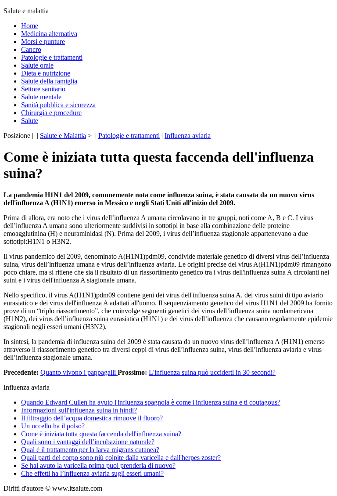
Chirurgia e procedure (51, 112)
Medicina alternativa (49, 33)
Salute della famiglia (49, 81)
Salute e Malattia (63, 135)
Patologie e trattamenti (51, 57)
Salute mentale (41, 97)
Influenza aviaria (188, 135)
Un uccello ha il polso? (53, 426)
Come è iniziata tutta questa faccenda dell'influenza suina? (101, 434)
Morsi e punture (43, 41)
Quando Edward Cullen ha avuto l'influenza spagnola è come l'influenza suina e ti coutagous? (150, 402)
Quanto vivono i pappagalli (79, 372)
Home (29, 25)
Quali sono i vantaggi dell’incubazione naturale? (87, 441)
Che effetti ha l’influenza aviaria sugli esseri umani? (92, 473)
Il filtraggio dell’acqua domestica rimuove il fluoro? (92, 418)
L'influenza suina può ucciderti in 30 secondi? (212, 372)
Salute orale (37, 65)
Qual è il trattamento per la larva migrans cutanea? (90, 449)
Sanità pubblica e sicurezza (58, 105)
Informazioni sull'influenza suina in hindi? (79, 410)
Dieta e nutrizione (45, 73)
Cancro (31, 49)
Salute (29, 120)
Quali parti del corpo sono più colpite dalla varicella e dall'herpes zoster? (121, 457)
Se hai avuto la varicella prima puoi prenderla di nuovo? (98, 465)
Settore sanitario (43, 89)
